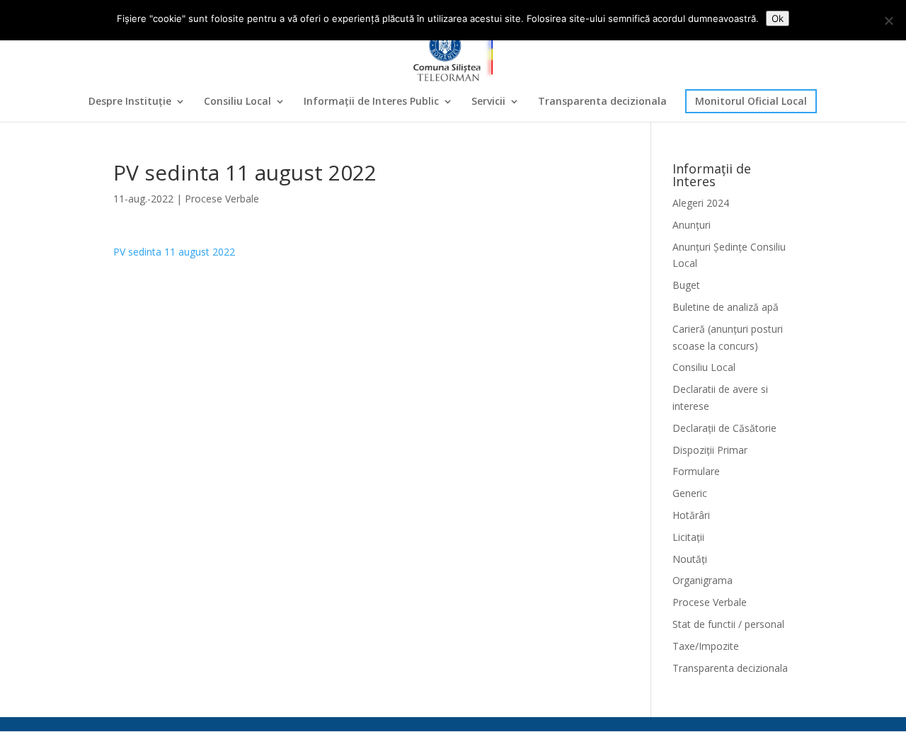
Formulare (696, 471)
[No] (888, 20)
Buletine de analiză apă (725, 307)
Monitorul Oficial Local (751, 101)
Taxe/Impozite (705, 646)
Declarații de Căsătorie (724, 428)
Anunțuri (691, 224)
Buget (686, 285)
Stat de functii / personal (728, 624)
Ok (778, 18)
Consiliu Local (237, 102)
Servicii (488, 102)
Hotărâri (691, 515)
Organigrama (702, 580)
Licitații (688, 537)
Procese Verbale (222, 198)
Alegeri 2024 (700, 203)
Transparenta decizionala (602, 102)
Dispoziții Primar (709, 450)
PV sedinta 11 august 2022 (174, 251)
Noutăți (689, 559)
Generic (689, 493)
